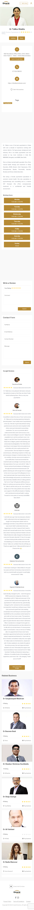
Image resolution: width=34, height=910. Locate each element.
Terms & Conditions (18, 901)
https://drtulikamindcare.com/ (17, 83)
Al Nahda (7, 708)
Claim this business (18, 89)
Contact (28, 901)
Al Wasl (7, 838)
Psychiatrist (7, 103)
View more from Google (17, 667)
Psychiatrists (27, 708)
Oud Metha (8, 806)
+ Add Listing (23, 3)
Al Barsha (7, 773)
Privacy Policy (7, 901)
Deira (6, 740)
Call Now (13, 38)
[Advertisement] (17, 264)
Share (21, 38)
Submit (24, 309)
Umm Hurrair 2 (9, 871)
